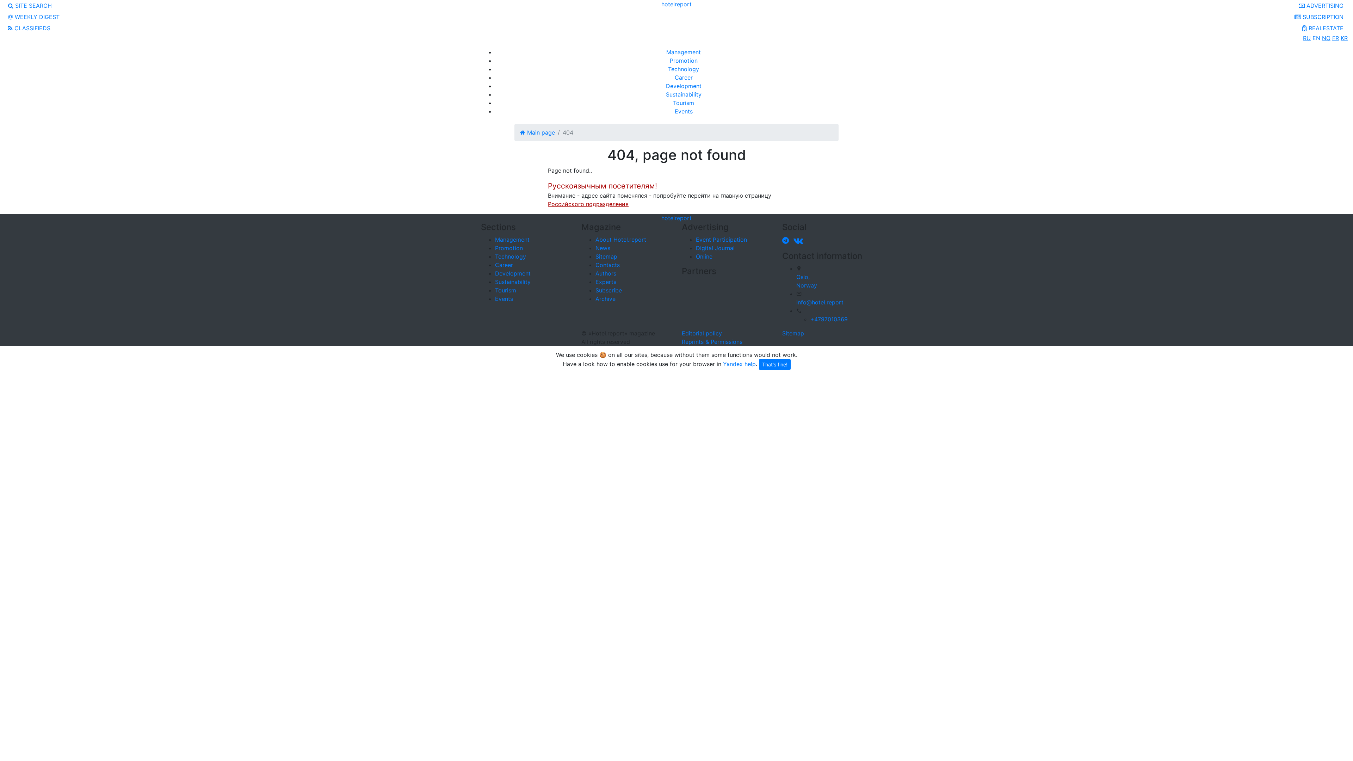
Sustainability (684, 94)
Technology (683, 69)
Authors (605, 273)
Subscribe (608, 290)
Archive (605, 298)
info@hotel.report (820, 302)
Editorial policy (702, 333)
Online (704, 256)
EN (1316, 38)
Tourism (683, 102)
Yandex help (739, 363)
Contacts (607, 264)
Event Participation (721, 239)
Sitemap (606, 256)
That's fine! (774, 364)
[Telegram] (787, 240)
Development (684, 85)
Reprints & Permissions (712, 341)
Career (684, 77)
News (602, 248)
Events (684, 111)
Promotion (684, 60)
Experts (605, 281)
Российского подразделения (588, 204)
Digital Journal (715, 248)
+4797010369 (829, 319)
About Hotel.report (620, 239)
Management (683, 52)
